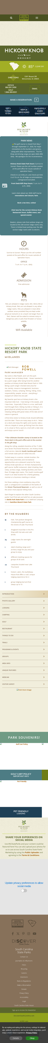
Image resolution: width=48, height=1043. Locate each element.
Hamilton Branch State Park (20, 502)
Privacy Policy (24, 993)
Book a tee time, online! (26, 203)
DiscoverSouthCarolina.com (24, 1016)
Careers (24, 973)
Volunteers (24, 977)
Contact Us (24, 957)
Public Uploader (32, 852)
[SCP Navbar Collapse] (36, 18)
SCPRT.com (24, 1021)
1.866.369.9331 (11, 92)
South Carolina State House (24, 1005)
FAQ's (24, 965)
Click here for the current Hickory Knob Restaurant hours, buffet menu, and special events (26, 212)
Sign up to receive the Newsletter (24, 1010)
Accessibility (24, 997)
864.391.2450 (10, 87)
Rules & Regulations (24, 981)
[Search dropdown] (11, 18)
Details (16, 1038)
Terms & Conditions (30, 855)
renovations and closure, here (26, 195)
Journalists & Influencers (24, 961)
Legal (24, 1001)
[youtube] (34, 934)
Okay (32, 1038)
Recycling (24, 969)
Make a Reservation (24, 985)
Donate (24, 989)
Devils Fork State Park (15, 499)
